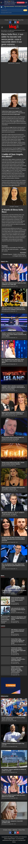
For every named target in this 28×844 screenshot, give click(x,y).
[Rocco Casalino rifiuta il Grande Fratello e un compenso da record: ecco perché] (14, 427)
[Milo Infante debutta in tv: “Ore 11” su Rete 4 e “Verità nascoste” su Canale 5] (14, 502)
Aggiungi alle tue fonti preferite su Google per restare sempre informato (10, 2)
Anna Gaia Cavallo (6, 286)
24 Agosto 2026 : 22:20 (14, 440)
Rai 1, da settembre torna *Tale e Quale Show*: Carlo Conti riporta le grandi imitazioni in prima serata (13, 566)
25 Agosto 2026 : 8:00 (20, 612)
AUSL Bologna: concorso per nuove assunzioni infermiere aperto (17, 631)
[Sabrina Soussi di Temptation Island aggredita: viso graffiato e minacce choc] (14, 477)
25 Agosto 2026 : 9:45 (15, 635)
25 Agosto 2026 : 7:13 (13, 390)
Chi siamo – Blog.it (8, 19)
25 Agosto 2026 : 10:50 (12, 720)
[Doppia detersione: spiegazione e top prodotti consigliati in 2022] (14, 810)
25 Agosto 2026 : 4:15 (13, 415)
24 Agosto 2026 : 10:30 (14, 515)
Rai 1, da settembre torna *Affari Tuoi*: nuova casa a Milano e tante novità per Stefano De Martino (13, 361)
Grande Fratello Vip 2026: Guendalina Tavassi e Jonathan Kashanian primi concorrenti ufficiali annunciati (13, 539)
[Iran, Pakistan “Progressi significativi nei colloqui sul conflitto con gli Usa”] (14, 759)
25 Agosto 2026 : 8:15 (15, 604)
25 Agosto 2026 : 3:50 (15, 654)
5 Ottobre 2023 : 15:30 (14, 46)
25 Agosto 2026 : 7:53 (15, 622)
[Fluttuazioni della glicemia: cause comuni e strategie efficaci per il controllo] (5, 619)
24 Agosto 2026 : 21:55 (15, 663)
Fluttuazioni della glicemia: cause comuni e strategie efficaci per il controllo (18, 618)
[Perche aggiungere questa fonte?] (26, 2)
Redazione (15, 19)
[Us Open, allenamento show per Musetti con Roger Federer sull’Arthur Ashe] (14, 707)
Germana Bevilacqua (15, 603)
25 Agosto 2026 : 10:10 (14, 286)
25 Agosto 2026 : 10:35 (13, 772)
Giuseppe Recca (14, 644)
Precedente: (14, 248)
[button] (2, 30)
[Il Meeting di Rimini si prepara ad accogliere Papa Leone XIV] (14, 586)
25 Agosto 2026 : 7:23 (13, 337)
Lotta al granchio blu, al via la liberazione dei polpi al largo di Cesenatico (18, 609)
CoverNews (20, 840)
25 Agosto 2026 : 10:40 (13, 746)
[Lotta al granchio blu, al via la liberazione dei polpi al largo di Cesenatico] (5, 610)
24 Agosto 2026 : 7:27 (13, 568)
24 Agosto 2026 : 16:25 (14, 490)
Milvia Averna (5, 465)
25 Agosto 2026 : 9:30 (22, 644)
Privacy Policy (20, 19)
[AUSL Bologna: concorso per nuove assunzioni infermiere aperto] (5, 632)
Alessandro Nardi (5, 46)
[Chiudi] (3, 2)
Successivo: (14, 254)
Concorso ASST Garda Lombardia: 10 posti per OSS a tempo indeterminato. (18, 659)
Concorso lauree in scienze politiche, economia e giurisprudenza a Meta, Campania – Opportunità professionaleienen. (17, 669)
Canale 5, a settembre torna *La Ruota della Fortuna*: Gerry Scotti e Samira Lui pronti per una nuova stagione (14, 334)
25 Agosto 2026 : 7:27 (13, 311)
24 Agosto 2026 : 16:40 (12, 465)
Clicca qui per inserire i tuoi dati (6, 12)
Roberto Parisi (5, 720)
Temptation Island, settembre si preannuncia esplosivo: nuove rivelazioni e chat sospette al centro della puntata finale (13, 387)
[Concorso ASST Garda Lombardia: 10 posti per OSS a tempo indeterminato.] (5, 660)
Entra (25, 10)
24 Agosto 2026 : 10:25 (14, 542)
